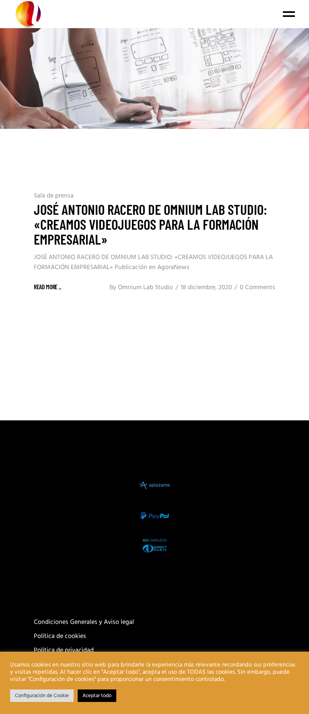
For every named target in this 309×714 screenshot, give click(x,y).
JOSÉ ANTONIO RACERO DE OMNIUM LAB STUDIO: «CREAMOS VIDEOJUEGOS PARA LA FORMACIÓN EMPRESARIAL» (150, 224)
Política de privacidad (64, 650)
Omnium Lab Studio (145, 287)
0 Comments (257, 287)
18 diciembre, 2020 (206, 287)
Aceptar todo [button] (96, 695)
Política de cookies (60, 636)
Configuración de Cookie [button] (42, 695)
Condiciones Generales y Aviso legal (84, 622)
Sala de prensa (54, 196)
